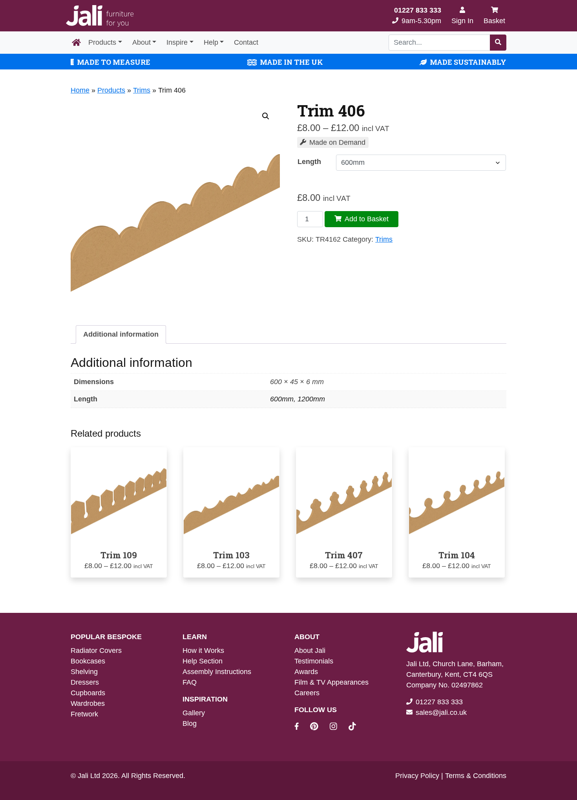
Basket (494, 21)
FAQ (190, 682)
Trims (141, 90)
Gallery (194, 713)
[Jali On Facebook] (301, 727)
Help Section (203, 661)
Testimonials (313, 661)
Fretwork (84, 714)
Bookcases (88, 661)
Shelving (84, 672)
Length (309, 162)
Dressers (85, 682)
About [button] (141, 42)
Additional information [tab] (121, 334)
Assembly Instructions (217, 672)
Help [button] (211, 42)
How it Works (203, 650)
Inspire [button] (177, 42)
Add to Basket (367, 219)
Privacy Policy (417, 776)
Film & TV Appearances (331, 682)
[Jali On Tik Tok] (352, 727)
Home (80, 90)
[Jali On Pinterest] (319, 727)
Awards (306, 672)
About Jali (309, 650)
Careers (307, 693)
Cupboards (88, 693)
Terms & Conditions (475, 776)
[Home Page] (76, 43)
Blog (190, 723)
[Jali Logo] (100, 16)
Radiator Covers (96, 650)
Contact (246, 42)
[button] (266, 116)
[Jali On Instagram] (338, 727)
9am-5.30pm (417, 15)
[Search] (498, 43)
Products (102, 42)
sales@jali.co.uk (441, 712)
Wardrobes (88, 703)
